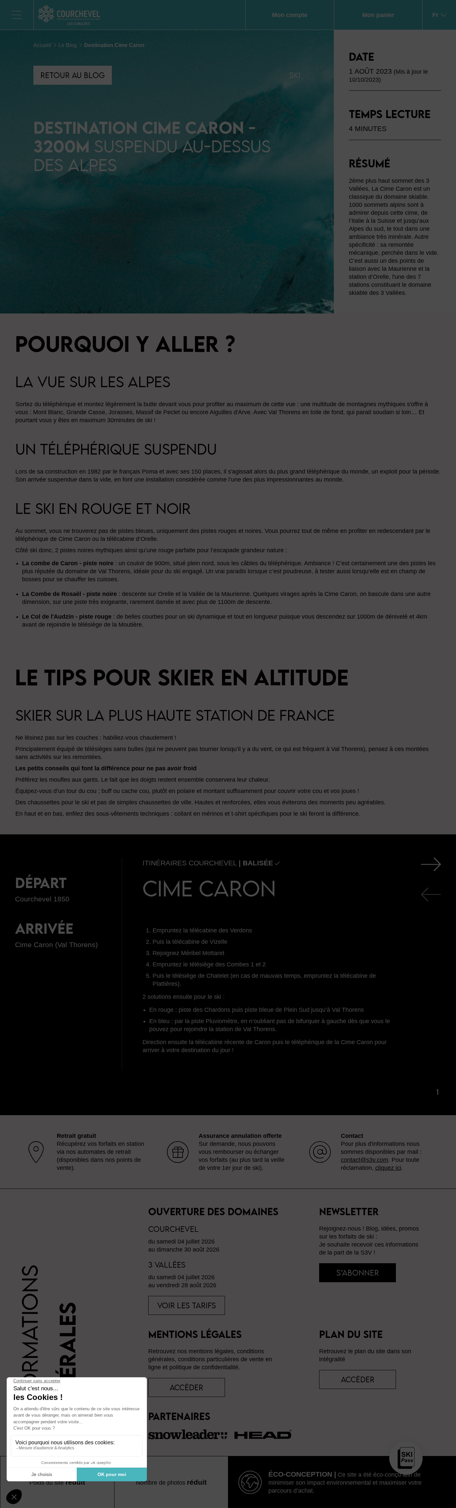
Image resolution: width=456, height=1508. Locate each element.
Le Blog (67, 45)
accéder (186, 1387)
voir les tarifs (186, 1305)
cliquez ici (388, 1168)
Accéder (358, 1379)
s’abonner (357, 1272)
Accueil (42, 45)
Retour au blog (72, 75)
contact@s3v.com (364, 1160)
